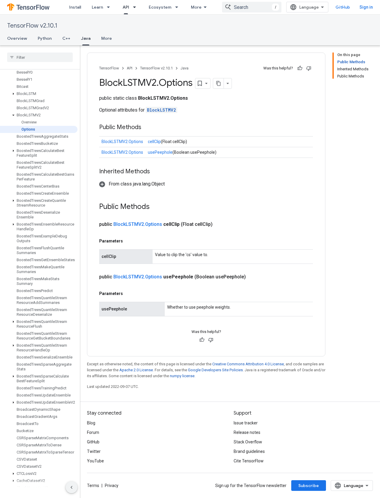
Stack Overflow (248, 442)
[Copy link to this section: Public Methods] (147, 127)
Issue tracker (246, 423)
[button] (38, 93)
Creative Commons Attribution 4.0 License (248, 364)
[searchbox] (40, 57)
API (126, 7)
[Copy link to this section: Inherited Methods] (156, 171)
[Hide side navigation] (71, 487)
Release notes (247, 432)
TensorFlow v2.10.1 (32, 25)
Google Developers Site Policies (215, 370)
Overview (17, 38)
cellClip (154, 141)
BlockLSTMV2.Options (122, 141)
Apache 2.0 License (136, 370)
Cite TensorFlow (249, 461)
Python (45, 38)
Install (75, 7)
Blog (91, 423)
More (196, 7)
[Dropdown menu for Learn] (110, 7)
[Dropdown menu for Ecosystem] (178, 7)
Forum (93, 432)
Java (86, 38)
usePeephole (160, 152)
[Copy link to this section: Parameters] (129, 241)
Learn (97, 7)
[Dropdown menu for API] (136, 7)
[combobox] (251, 7)
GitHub (342, 7)
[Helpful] (299, 68)
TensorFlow (109, 68)
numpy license (182, 376)
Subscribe (308, 485)
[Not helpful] (308, 68)
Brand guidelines (249, 451)
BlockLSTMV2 (161, 110)
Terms (93, 485)
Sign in (366, 7)
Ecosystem (160, 7)
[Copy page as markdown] (218, 83)
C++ (66, 38)
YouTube (95, 461)
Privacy (111, 485)
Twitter (94, 451)
